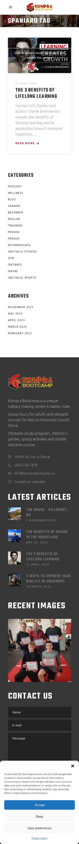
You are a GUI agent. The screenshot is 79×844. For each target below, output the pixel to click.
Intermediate (19, 245)
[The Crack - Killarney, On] (14, 513)
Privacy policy (39, 838)
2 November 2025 (41, 520)
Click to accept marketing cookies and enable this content (39, 55)
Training (15, 225)
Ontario (15, 264)
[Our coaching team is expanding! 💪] (39, 650)
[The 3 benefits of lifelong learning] (14, 558)
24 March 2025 (39, 586)
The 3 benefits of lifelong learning (36, 93)
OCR (11, 258)
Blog (12, 199)
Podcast (15, 186)
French (14, 232)
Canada (14, 206)
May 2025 (15, 313)
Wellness (15, 192)
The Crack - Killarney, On (47, 512)
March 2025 (17, 326)
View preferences (40, 828)
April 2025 (16, 320)
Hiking (13, 271)
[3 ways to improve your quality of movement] (14, 580)
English (14, 219)
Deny (39, 816)
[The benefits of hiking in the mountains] (14, 535)
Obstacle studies (22, 251)
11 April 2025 (26, 83)
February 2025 (20, 333)
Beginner (15, 212)
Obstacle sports (22, 277)
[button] (73, 766)
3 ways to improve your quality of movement (48, 579)
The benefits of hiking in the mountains (47, 534)
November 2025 (21, 307)
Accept (39, 805)
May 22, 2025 (37, 542)
